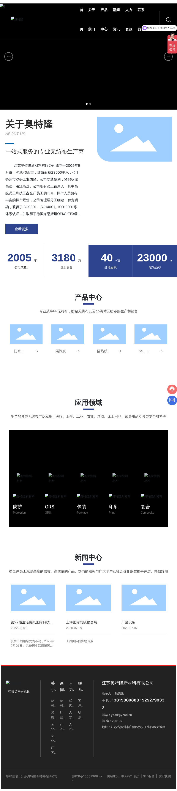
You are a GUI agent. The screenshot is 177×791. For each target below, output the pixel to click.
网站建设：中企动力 (120, 776)
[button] (87, 104)
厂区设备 (128, 622)
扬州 (137, 776)
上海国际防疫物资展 (81, 622)
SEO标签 (148, 776)
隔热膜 (102, 351)
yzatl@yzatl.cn (121, 715)
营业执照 (165, 776)
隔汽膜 (60, 351)
